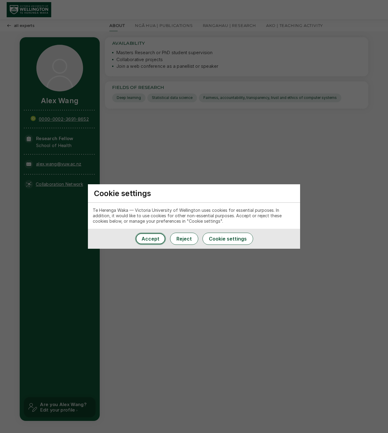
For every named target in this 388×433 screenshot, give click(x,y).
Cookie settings (228, 239)
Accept (150, 239)
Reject (184, 239)
